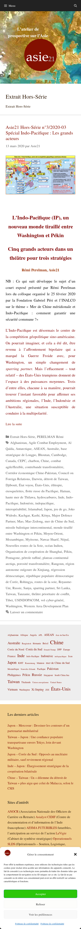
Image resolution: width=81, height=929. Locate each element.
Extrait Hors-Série (22, 436)
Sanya (27, 588)
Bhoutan (44, 454)
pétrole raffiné (31, 557)
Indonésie (26, 503)
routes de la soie (45, 581)
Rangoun (57, 563)
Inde (61, 497)
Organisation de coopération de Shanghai (34, 551)
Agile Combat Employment (47, 442)
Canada (11, 460)
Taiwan (11, 594)
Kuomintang (30, 663)
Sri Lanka (63, 588)
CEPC (22, 460)
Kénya (45, 515)
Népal (64, 539)
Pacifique (41, 668)
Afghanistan (18, 442)
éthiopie (56, 485)
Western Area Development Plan (46, 606)
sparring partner (44, 588)
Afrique (24, 635)
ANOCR (13, 811)
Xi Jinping (37, 689)
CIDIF (51, 817)
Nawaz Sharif (49, 539)
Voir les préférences (40, 914)
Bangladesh (26, 643)
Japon (48, 509)
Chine (45, 460)
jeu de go (60, 509)
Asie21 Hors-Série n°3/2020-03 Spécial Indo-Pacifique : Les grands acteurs (39, 132)
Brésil (45, 643)
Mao (20, 521)
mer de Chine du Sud (59, 521)
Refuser (40, 904)
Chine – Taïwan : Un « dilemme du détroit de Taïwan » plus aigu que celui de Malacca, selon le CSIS (40, 783)
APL (40, 635)
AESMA (31, 828)
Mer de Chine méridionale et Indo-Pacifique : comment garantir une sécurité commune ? (40, 313)
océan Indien (53, 545)
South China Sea (62, 675)
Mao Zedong (34, 521)
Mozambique (15, 539)
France (12, 656)
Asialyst (41, 817)
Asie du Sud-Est (62, 635)
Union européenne (40, 682)
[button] (75, 854)
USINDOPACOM (27, 600)
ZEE (47, 689)
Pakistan (53, 668)
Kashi (36, 515)
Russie (16, 588)
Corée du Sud (34, 649)
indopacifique (44, 503)
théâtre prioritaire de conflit (50, 594)
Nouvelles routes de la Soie (24, 545)
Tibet (9, 600)
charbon (33, 460)
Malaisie (40, 662)
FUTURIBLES (47, 828)
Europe (66, 649)
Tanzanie (24, 594)
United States (56, 682)
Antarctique (24, 448)
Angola (33, 635)
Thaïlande (26, 682)
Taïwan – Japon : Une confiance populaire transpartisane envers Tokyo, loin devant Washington (35, 742)
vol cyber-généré (52, 600)
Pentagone (13, 557)
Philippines (14, 675)
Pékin (68, 551)
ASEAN (39, 448)
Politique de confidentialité (27, 923)
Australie (53, 448)
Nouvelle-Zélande (28, 669)
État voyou (26, 485)
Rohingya (26, 581)
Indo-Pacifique (32, 656)
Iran (70, 656)
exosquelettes (15, 491)
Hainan (65, 491)
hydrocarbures (46, 497)
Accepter (40, 894)
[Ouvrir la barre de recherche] (75, 5)
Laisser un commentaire (26, 612)
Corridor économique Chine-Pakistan (31, 473)
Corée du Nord (16, 649)
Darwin (37, 479)
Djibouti (11, 485)
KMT (20, 663)
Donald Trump (50, 649)
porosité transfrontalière (33, 563)
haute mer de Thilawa (20, 497)
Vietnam (13, 689)
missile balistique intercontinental (29, 527)
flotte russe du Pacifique (41, 491)
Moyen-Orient (53, 533)
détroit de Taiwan (56, 479)
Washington (14, 606)
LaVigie (61, 833)
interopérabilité (16, 509)
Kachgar (24, 515)
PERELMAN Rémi (50, 436)
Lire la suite (14, 424)
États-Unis (42, 485)
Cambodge (58, 454)
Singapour (48, 675)
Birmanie (37, 643)
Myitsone (31, 539)
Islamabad (35, 509)
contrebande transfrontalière (44, 467)
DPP (59, 649)
